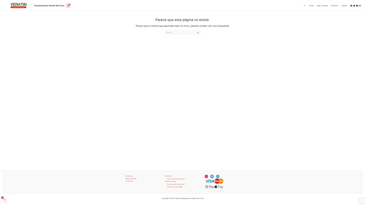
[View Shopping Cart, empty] (68, 5)
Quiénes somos (170, 181)
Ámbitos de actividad (174, 187)
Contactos (334, 6)
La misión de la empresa (175, 184)
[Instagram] (354, 6)
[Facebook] (351, 6)
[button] (304, 5)
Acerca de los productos (176, 179)
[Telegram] (357, 6)
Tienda (311, 6)
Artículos (168, 176)
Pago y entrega (322, 6)
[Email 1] (360, 6)
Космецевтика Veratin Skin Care (49, 5)
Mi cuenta (129, 176)
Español (344, 6)
